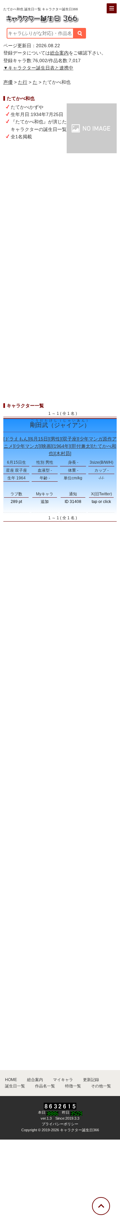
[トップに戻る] (101, 1206)
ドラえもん (16, 438)
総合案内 (59, 53)
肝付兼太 (81, 446)
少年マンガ (27, 446)
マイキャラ (63, 1079)
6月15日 (39, 438)
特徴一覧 (73, 1086)
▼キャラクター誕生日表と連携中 (38, 67)
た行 (22, 82)
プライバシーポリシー (60, 1124)
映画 (46, 446)
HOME (11, 1079)
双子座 (70, 438)
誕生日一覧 (15, 1086)
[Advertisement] (60, 222)
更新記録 (91, 1079)
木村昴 (63, 453)
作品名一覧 (45, 1086)
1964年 (61, 446)
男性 (55, 438)
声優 (8, 82)
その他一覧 (101, 1086)
